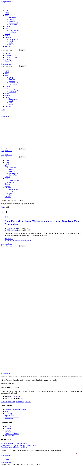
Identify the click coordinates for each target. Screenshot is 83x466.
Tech (6, 28)
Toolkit (3, 110)
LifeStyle (8, 37)
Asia (6, 15)
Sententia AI (5, 116)
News (7, 12)
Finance (7, 35)
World (7, 14)
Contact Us (8, 61)
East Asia (12, 19)
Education (8, 46)
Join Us (7, 54)
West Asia (12, 21)
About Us (8, 59)
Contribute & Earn (11, 57)
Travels (11, 45)
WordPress (12, 32)
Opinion (7, 26)
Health (11, 41)
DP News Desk (12, 228)
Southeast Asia (13, 23)
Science (7, 34)
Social (11, 43)
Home (7, 10)
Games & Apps (14, 30)
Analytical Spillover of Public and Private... (15, 443)
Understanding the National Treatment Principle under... (18, 445)
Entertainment (13, 39)
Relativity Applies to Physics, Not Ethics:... (14, 447)
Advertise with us (10, 55)
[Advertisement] (41, 133)
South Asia (12, 17)
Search (23, 50)
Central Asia (13, 25)
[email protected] (14, 396)
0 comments (9, 239)
